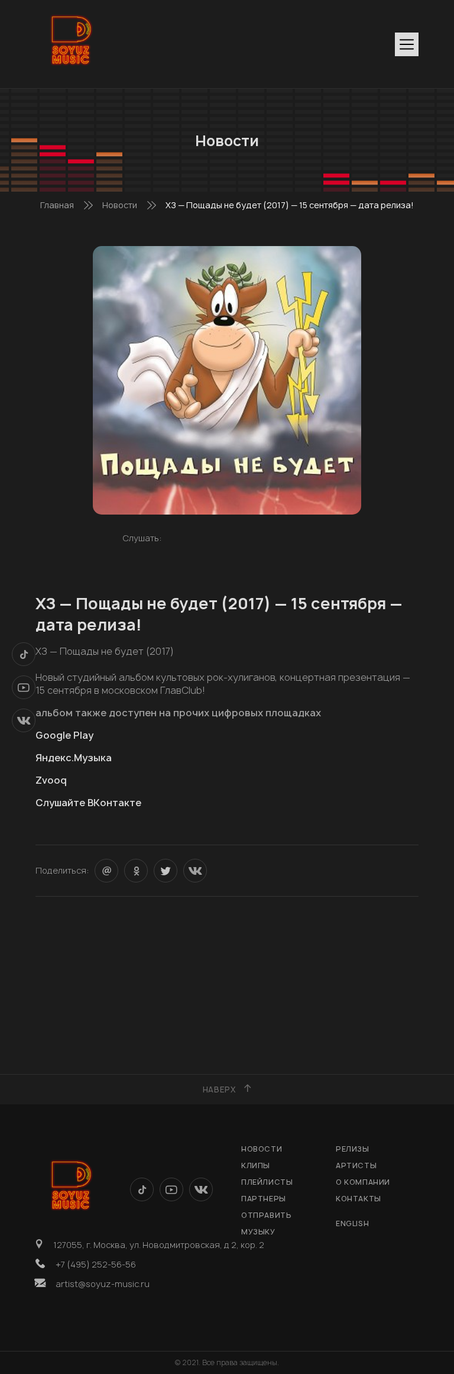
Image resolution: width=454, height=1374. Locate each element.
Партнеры (263, 1199)
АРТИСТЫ (356, 1165)
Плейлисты (267, 1182)
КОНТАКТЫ (358, 1199)
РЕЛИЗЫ (352, 1149)
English (352, 1223)
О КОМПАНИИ (363, 1182)
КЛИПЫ (255, 1165)
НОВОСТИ (261, 1149)
